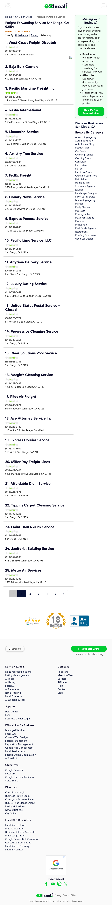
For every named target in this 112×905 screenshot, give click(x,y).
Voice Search (12, 780)
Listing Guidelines (15, 806)
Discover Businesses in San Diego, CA (90, 125)
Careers (62, 678)
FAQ (7, 715)
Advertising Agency (85, 137)
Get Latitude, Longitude (18, 842)
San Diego (27, 16)
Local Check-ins (13, 696)
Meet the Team (66, 675)
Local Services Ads (15, 751)
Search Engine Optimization (20, 754)
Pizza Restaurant (84, 217)
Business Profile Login (17, 795)
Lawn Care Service (85, 196)
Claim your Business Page (19, 799)
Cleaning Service (84, 154)
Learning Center (14, 849)
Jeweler (79, 189)
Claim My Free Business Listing (91, 111)
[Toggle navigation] (104, 5)
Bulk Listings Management (20, 802)
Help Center (11, 711)
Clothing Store (83, 158)
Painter (79, 203)
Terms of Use (69, 895)
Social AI (9, 685)
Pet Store (80, 210)
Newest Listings (14, 809)
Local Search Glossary (17, 846)
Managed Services (15, 730)
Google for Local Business (19, 777)
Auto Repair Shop (84, 144)
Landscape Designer (86, 193)
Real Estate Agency (85, 228)
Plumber (80, 221)
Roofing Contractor (86, 235)
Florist (78, 168)
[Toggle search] (8, 5)
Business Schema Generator (20, 832)
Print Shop (81, 224)
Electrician (81, 165)
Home (8, 16)
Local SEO (10, 733)
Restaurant (81, 231)
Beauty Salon (82, 147)
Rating (34, 35)
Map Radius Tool (14, 828)
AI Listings (10, 682)
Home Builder (82, 182)
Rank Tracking (13, 692)
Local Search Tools (15, 825)
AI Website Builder (15, 699)
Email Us (16, 648)
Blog (60, 692)
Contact (62, 689)
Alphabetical (21, 35)
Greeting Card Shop (86, 175)
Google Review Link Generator (22, 839)
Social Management (16, 740)
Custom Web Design (16, 737)
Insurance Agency (85, 186)
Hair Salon (81, 179)
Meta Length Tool (14, 835)
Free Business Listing (88, 648)
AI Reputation (12, 689)
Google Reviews (14, 770)
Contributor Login (15, 792)
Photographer (83, 214)
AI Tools (9, 678)
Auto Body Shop (84, 140)
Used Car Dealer (84, 238)
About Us (63, 671)
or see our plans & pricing (89, 654)
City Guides (11, 813)
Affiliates (62, 682)
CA (16, 16)
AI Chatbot (11, 758)
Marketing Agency (85, 200)
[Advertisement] (39, 588)
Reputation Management (19, 744)
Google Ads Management (19, 747)
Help (60, 685)
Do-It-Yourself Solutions (18, 671)
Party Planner (82, 207)
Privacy (58, 895)
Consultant (81, 161)
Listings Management (17, 675)
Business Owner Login (17, 718)
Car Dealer (81, 151)
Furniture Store (83, 172)
